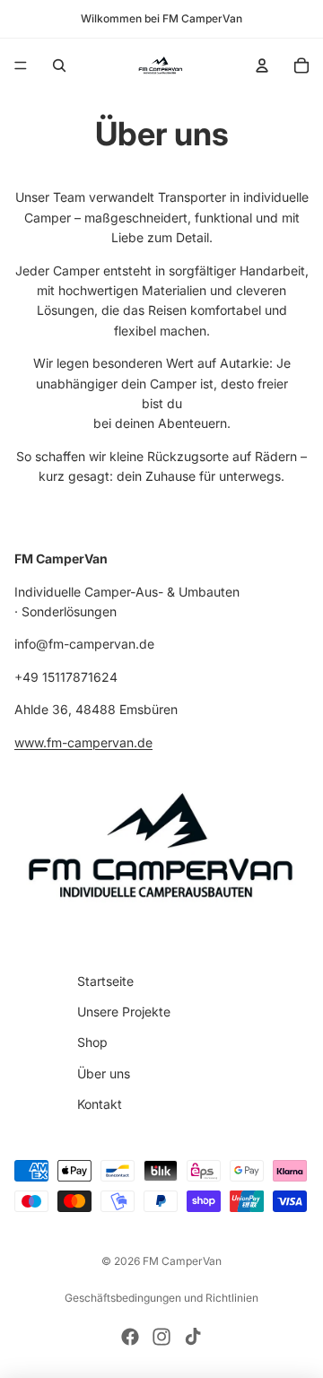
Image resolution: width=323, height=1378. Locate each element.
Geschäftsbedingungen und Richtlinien (161, 1297)
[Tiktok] (193, 1336)
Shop (92, 1043)
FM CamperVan (182, 1261)
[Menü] (20, 65)
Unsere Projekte (123, 1011)
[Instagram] (161, 1336)
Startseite (105, 981)
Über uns (103, 1073)
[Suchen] (59, 65)
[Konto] (262, 65)
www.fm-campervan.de (83, 742)
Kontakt (99, 1104)
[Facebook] (130, 1336)
